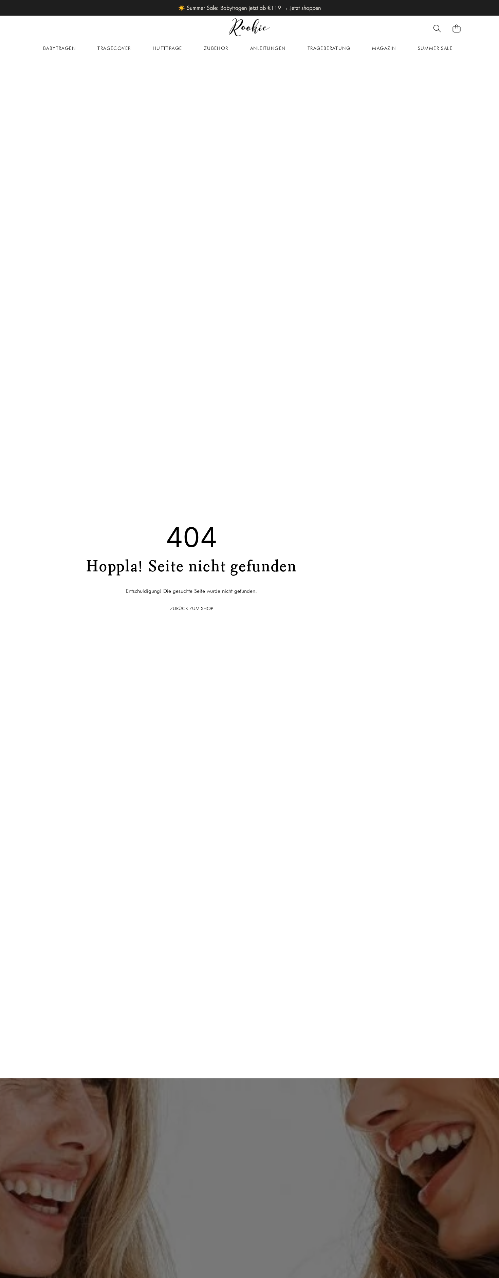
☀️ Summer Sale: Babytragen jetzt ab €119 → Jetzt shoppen (249, 8)
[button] (437, 28)
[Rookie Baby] (249, 28)
